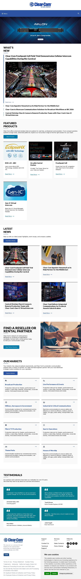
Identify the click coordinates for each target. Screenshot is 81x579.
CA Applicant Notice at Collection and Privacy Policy (19, 573)
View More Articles (10, 240)
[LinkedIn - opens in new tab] (71, 543)
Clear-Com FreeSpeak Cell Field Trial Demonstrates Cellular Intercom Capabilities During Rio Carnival (38, 57)
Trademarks (7, 564)
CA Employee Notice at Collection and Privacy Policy (19, 575)
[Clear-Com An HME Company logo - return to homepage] (13, 540)
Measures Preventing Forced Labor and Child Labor (19, 566)
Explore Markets (10, 373)
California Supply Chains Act (27, 564)
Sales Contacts (59, 543)
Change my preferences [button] (65, 573)
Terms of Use (7, 562)
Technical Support (44, 547)
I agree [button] (47, 573)
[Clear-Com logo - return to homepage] (40, 4)
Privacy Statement (18, 562)
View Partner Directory (11, 347)
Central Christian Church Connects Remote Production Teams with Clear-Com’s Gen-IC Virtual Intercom (38, 114)
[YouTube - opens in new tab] (68, 546)
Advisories (15, 564)
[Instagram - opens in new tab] (76, 543)
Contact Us (45, 543)
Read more (9, 102)
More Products (10, 136)
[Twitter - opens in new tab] (73, 543)
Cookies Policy (29, 562)
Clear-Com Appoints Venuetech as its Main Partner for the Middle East (32, 106)
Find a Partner (58, 546)
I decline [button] (54, 573)
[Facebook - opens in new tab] (68, 543)
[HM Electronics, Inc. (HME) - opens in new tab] (6, 555)
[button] (78, 14)
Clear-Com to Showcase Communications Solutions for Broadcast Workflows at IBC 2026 (39, 109)
